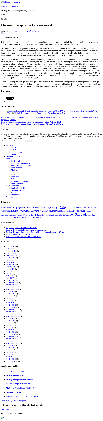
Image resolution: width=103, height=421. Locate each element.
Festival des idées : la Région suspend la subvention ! (27, 230)
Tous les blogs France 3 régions (13, 401)
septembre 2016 (12, 289)
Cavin (31, 207)
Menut (89, 117)
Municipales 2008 (18, 190)
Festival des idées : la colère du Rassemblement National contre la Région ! (35, 232)
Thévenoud (19, 217)
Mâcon (14, 215)
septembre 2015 (12, 316)
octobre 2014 (11, 341)
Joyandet (36, 210)
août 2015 (10, 319)
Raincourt (57, 215)
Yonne (13, 154)
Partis (8, 159)
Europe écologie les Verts (21, 165)
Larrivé (46, 210)
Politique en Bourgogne (10, 6)
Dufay (63, 207)
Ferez (80, 208)
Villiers (36, 218)
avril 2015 (10, 327)
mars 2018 (10, 262)
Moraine (88, 211)
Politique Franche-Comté (22, 397)
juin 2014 (10, 350)
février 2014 (11, 359)
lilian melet (14, 31)
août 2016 (10, 291)
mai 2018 (9, 260)
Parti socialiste (39, 117)
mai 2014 (9, 352)
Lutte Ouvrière (17, 183)
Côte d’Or (29, 117)
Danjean (49, 207)
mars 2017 (10, 278)
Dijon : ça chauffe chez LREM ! (19, 234)
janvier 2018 (11, 267)
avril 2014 (10, 355)
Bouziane (25, 208)
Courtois (42, 208)
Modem (14, 170)
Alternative (15, 172)
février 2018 (11, 265)
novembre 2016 (12, 285)
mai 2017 (9, 273)
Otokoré (31, 215)
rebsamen (67, 214)
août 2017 (10, 269)
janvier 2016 (11, 307)
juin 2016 (10, 296)
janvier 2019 (11, 251)
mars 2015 (10, 330)
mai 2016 (9, 298)
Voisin (42, 218)
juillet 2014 (10, 348)
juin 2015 (10, 323)
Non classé (10, 197)
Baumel (3, 208)
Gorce (93, 208)
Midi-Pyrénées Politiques (21, 388)
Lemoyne (55, 210)
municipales (6, 215)
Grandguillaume (9, 210)
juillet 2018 (10, 258)
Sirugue (94, 215)
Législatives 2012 (18, 188)
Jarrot (30, 211)
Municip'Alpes (14, 392)
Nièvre (13, 150)
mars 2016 (10, 303)
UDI (13, 175)
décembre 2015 (12, 309)
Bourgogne (19, 117)
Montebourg (79, 211)
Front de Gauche (17, 177)
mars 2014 (10, 357)
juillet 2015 (10, 321)
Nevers (25, 215)
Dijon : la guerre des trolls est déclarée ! (21, 228)
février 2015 (11, 332)
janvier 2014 (11, 361)
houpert (23, 210)
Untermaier (28, 218)
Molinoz (70, 211)
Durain (75, 208)
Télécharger (5, 409)
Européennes (16, 195)
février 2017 (11, 280)
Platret (50, 215)
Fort (89, 207)
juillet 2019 (10, 247)
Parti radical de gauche (20, 181)
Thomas (13, 120)
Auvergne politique (17, 371)
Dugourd (69, 207)
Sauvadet (82, 214)
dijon (56, 207)
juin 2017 (10, 271)
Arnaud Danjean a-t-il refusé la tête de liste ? (23, 237)
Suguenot (5, 120)
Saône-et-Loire (17, 152)
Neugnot (20, 215)
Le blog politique (15, 375)
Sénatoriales (50, 117)
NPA (13, 179)
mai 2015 (9, 325)
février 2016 (11, 305)
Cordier (35, 208)
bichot (9, 208)
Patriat (95, 117)
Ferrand (85, 208)
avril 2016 (10, 301)
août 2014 (10, 345)
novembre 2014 (12, 339)
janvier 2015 (11, 334)
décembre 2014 (12, 337)
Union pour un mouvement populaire (71, 117)
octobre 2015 (11, 314)
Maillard (63, 211)
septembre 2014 (12, 343)
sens (90, 215)
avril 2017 (10, 276)
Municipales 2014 (13, 157)
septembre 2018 (12, 255)
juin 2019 (10, 249)
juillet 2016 (10, 294)
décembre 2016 (12, 283)
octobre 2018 (11, 253)
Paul (45, 215)
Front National (17, 168)
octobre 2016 (11, 287)
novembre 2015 (12, 312)
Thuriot (10, 218)
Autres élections (7, 117)
